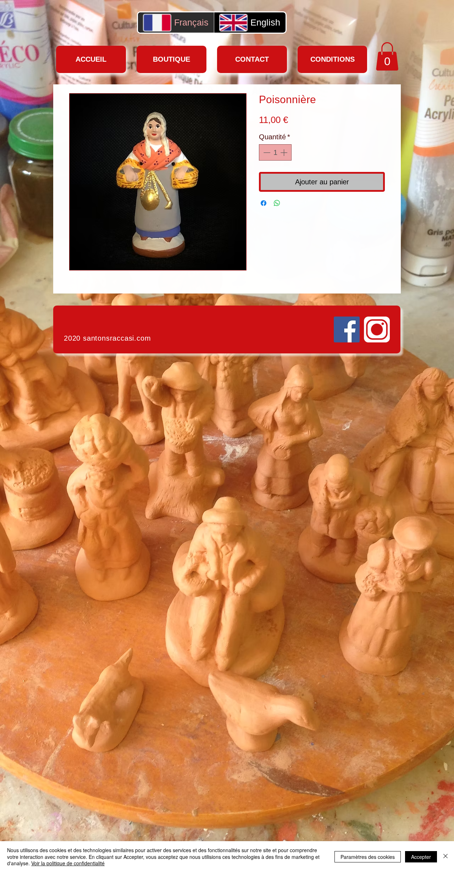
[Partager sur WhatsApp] (277, 203)
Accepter (421, 856)
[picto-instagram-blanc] (377, 329)
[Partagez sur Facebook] (263, 203)
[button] (387, 56)
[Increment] (284, 152)
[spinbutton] (275, 152)
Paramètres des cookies (367, 856)
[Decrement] (266, 152)
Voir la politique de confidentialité (68, 863)
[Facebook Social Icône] (347, 329)
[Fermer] (445, 856)
